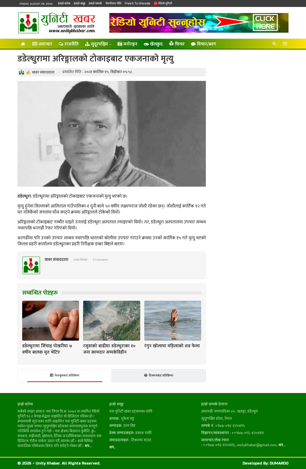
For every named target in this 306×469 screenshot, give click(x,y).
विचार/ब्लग (206, 44)
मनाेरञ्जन (130, 44)
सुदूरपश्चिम (99, 44)
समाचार (45, 44)
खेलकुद (156, 44)
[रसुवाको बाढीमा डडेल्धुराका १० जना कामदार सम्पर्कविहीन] (111, 321)
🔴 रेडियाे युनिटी (163, 3)
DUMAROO (279, 463)
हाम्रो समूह (79, 3)
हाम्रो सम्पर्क (95, 3)
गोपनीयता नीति (113, 3)
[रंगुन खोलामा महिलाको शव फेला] (172, 321)
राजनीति (72, 44)
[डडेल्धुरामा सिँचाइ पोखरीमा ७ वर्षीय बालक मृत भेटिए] (50, 321)
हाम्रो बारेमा (64, 3)
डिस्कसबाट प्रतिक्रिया (161, 375)
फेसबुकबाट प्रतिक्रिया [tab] (67, 375)
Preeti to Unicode (137, 3)
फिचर (180, 44)
